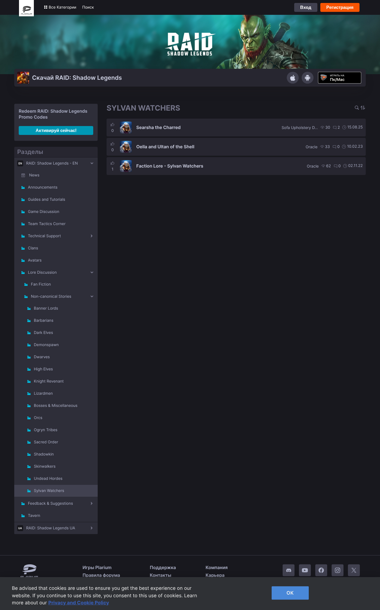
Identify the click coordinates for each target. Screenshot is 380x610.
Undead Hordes (48, 478)
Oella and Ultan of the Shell (165, 146)
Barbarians (43, 320)
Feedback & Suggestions (50, 503)
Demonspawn (46, 345)
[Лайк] (112, 125)
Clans (33, 248)
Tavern (34, 515)
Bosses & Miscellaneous (55, 405)
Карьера (215, 575)
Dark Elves (43, 332)
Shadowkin (44, 454)
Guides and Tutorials (46, 199)
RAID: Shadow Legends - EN (52, 163)
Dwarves (42, 357)
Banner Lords (46, 308)
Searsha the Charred (158, 127)
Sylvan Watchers (49, 490)
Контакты (160, 575)
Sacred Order (46, 442)
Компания (217, 567)
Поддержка (163, 567)
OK (290, 593)
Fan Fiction (41, 284)
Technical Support (44, 236)
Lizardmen (43, 393)
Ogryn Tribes (45, 430)
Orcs (38, 417)
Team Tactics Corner (47, 224)
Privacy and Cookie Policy (78, 603)
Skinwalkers (45, 466)
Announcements (43, 187)
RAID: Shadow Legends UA (50, 528)
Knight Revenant (49, 381)
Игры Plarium (97, 567)
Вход (305, 7)
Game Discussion (43, 211)
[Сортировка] (363, 108)
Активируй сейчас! (56, 130)
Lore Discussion (42, 272)
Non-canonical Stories (51, 296)
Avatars (35, 260)
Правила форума (101, 575)
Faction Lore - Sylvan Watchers (169, 166)
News (34, 175)
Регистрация (340, 7)
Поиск (88, 7)
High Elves (43, 369)
